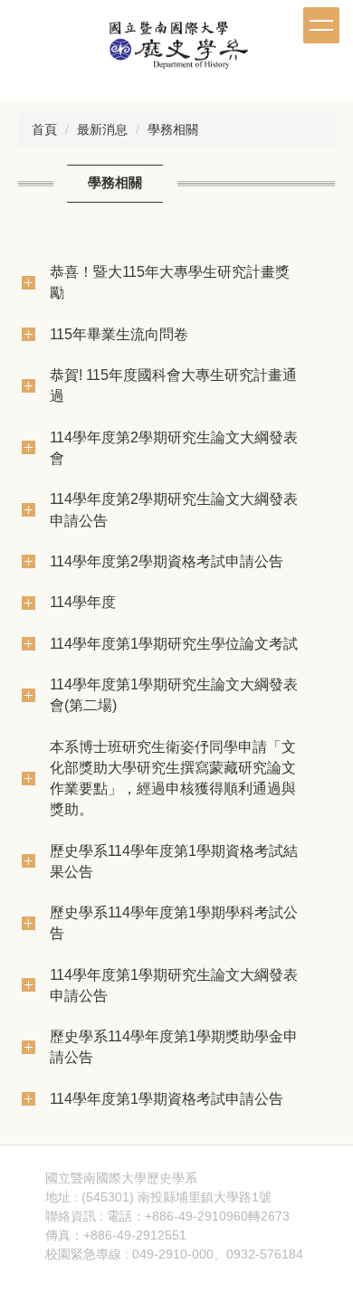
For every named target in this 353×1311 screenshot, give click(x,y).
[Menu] (321, 25)
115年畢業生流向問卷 (119, 334)
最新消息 (102, 129)
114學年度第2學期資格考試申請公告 (166, 561)
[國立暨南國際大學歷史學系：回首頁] (176, 49)
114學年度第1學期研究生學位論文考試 (174, 643)
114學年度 (83, 602)
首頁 (44, 129)
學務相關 (173, 129)
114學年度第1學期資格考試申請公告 (166, 1098)
